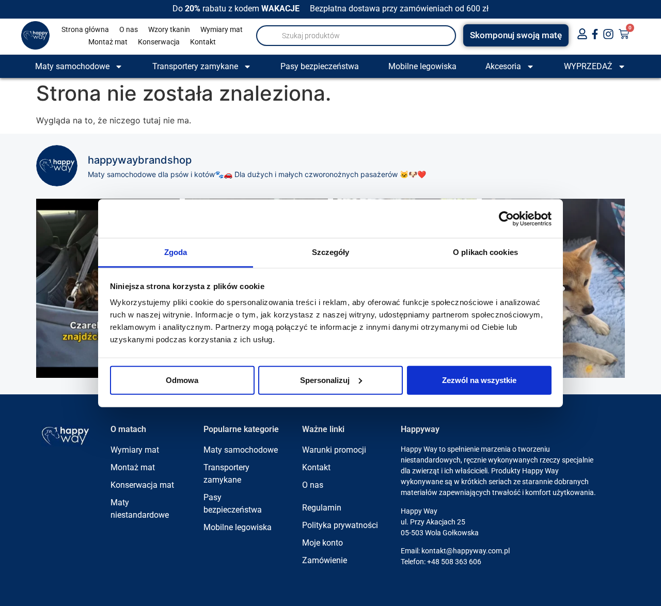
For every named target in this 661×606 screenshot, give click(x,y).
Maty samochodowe (72, 66)
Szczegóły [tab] (331, 252)
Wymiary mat (221, 29)
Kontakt (203, 42)
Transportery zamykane (195, 66)
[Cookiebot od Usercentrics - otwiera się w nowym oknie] (506, 218)
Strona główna (85, 29)
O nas (128, 29)
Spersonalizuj (325, 379)
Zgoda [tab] (175, 252)
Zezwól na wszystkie (479, 379)
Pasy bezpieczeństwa (319, 66)
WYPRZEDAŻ (588, 66)
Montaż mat (108, 42)
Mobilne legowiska (422, 66)
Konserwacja (159, 42)
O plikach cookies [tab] (485, 252)
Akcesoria (503, 66)
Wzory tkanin (169, 29)
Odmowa (182, 379)
